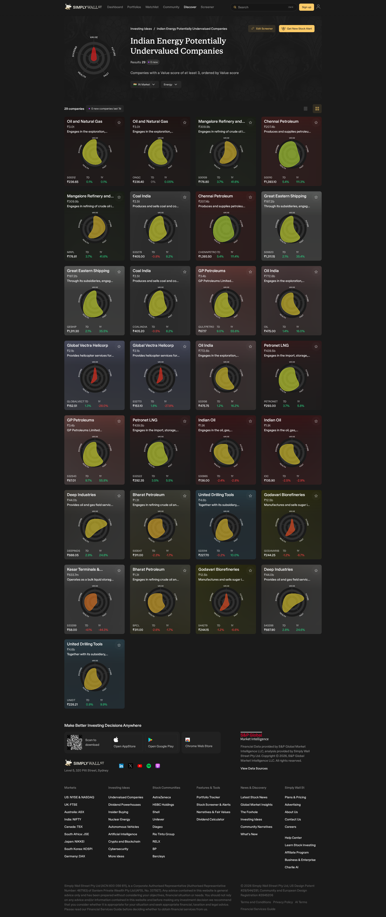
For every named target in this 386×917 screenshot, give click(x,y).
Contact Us (293, 819)
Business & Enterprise (300, 860)
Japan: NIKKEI (74, 841)
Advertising (293, 805)
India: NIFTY (72, 819)
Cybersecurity (118, 849)
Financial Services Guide (258, 909)
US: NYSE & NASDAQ (79, 797)
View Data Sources (254, 768)
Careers (290, 827)
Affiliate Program (297, 852)
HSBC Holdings (163, 805)
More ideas (116, 856)
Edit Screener (264, 28)
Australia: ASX (74, 812)
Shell (156, 812)
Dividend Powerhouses (124, 805)
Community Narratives (256, 827)
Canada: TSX (73, 827)
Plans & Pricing (295, 797)
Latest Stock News (254, 797)
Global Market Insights (257, 805)
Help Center (293, 838)
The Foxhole (249, 812)
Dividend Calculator (210, 819)
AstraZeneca (162, 797)
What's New (249, 834)
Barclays (159, 856)
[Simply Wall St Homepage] (83, 7)
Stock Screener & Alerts (214, 805)
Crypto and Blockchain (124, 841)
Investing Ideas (141, 29)
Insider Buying (118, 812)
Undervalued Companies (125, 797)
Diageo (158, 827)
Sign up (306, 7)
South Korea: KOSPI (78, 849)
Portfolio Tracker (208, 797)
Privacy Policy (283, 902)
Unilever (158, 819)
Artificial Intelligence (122, 834)
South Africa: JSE (76, 834)
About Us (291, 812)
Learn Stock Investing (300, 845)
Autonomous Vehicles (123, 827)
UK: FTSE (70, 805)
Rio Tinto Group (163, 834)
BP (155, 849)
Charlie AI (291, 867)
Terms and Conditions (256, 902)
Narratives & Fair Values (213, 812)
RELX (156, 841)
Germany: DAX (74, 856)
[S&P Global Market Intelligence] (255, 736)
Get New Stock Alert (299, 28)
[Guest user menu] (318, 7)
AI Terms (301, 902)
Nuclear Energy (119, 819)
